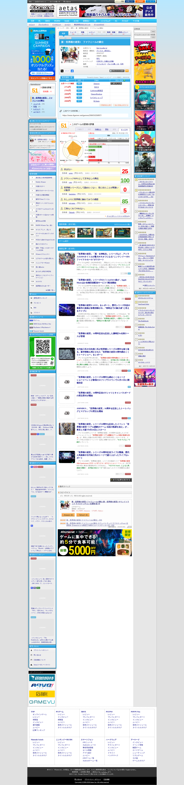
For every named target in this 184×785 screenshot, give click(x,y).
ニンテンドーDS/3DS (64, 740)
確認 (79, 83)
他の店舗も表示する (121, 105)
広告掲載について (40, 660)
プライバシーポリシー (41, 650)
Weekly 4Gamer (41, 182)
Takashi (72, 212)
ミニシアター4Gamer (43, 263)
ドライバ (37, 312)
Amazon (96, 84)
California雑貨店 (96, 91)
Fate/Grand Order (143, 304)
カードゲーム (138, 750)
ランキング (150, 1)
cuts (70, 182)
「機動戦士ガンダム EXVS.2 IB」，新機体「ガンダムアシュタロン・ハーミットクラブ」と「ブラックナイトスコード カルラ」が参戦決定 (146, 216)
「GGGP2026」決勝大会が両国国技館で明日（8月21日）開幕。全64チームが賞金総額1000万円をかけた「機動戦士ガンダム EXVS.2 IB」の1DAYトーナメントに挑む (146, 237)
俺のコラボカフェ (42, 244)
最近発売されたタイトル (82, 24)
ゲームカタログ (99, 24)
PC (40, 21)
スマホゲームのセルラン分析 (45, 210)
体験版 (35, 720)
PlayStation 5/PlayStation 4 (41, 327)
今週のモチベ (40, 186)
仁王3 (140, 335)
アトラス (100, 51)
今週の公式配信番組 (42, 195)
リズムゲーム (138, 755)
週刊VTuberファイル (43, 199)
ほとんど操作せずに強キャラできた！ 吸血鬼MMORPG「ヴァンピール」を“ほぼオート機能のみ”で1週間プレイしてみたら (42, 490)
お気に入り (129, 1)
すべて (124, 130)
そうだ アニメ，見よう (43, 229)
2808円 (67, 94)
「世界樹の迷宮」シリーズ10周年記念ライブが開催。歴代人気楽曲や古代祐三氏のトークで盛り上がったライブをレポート (103, 455)
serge (71, 173)
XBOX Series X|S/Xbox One (42, 324)
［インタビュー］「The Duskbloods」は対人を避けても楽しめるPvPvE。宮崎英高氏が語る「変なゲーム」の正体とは (42, 640)
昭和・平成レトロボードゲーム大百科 (45, 249)
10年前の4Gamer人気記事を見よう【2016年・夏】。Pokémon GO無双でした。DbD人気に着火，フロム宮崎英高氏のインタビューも (42, 427)
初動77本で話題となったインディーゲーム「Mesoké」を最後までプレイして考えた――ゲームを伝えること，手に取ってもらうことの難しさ (42, 548)
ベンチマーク (113, 755)
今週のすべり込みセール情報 (45, 216)
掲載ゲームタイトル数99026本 (42, 14)
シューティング (139, 753)
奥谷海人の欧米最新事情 (44, 177)
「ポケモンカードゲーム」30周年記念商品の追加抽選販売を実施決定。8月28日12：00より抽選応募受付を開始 (146, 184)
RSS (30, 1)
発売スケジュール (65, 725)
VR (95, 21)
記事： (41, 141)
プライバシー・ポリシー (93, 779)
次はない (68, 169)
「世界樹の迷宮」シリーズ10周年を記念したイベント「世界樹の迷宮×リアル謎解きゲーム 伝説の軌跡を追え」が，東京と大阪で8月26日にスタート (103, 427)
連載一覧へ (51, 290)
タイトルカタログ (65, 727)
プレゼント (37, 303)
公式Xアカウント (40, 1)
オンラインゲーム (40, 714)
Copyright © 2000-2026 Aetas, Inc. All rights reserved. (92, 782)
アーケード (135, 740)
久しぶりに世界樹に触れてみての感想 (81, 199)
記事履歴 (140, 1)
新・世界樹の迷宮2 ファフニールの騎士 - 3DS (84, 520)
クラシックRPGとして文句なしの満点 (81, 178)
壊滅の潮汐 (142, 356)
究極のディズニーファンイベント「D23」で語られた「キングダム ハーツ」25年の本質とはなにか (42, 610)
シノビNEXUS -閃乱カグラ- (146, 343)
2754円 (67, 87)
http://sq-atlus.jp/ (102, 48)
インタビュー (56, 24)
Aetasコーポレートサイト (42, 664)
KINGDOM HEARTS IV (146, 350)
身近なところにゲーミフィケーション (45, 276)
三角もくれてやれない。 (75, 208)
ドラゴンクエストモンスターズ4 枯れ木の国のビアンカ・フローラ (146, 312)
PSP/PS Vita (135, 712)
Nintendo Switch (38, 331)
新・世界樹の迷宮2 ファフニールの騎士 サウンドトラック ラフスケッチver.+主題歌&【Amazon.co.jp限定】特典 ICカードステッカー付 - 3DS (97, 524)
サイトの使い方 (55, 1)
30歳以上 (98, 129)
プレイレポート (43, 24)
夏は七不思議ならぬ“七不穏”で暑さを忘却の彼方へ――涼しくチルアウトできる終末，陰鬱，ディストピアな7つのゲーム (42, 457)
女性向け (86, 21)
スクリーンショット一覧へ (122, 224)
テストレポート (114, 745)
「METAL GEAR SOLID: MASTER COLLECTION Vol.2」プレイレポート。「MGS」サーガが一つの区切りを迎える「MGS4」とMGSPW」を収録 (146, 279)
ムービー (68, 24)
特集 (35, 106)
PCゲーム (36, 320)
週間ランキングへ (149, 285)
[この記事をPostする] (62, 71)
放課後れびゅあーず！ (43, 286)
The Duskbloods (143, 321)
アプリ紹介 (87, 753)
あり (79, 87)
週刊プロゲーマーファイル (45, 190)
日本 (122, 64)
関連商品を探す (106, 105)
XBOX (47, 21)
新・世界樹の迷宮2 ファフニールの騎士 (45, 139)
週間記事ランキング (40, 298)
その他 (135, 758)
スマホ (76, 21)
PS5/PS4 (57, 21)
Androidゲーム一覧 (90, 761)
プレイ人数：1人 (113, 64)
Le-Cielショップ (96, 98)
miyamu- (72, 203)
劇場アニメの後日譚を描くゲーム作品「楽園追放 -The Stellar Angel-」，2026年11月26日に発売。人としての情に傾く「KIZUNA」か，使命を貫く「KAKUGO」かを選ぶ (146, 268)
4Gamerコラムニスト (43, 254)
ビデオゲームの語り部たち (45, 258)
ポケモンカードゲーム (145, 298)
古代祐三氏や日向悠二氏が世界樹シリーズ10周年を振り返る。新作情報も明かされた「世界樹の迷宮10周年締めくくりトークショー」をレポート (103, 352)
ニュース (36, 104)
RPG (98, 58)
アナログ (125, 21)
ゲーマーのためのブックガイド (45, 235)
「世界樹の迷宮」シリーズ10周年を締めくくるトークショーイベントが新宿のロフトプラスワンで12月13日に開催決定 (103, 380)
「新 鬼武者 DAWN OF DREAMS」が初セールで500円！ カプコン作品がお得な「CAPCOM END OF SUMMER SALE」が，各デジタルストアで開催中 (146, 247)
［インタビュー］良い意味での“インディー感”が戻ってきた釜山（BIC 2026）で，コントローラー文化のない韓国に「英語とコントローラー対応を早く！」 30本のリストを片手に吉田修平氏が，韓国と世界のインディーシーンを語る (42, 581)
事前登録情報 (88, 748)
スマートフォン (87, 740)
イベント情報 (138, 745)
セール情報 (87, 750)
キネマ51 (39, 281)
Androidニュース (89, 745)
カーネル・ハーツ (144, 362)
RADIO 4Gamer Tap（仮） (44, 225)
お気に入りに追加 (118, 70)
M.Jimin (96, 101)
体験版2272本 (49, 16)
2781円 (67, 90)
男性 (106, 129)
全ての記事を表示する (121, 480)
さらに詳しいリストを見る (118, 216)
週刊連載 (36, 725)
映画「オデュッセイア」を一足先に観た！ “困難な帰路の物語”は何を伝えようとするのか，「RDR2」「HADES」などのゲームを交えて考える (42, 398)
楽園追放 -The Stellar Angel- (146, 328)
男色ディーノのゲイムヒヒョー (45, 204)
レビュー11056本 (36, 16)
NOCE (96, 87)
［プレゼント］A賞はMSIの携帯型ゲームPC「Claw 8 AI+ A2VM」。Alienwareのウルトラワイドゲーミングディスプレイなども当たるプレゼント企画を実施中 (146, 194)
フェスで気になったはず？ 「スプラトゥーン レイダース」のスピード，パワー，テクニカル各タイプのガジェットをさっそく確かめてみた (42, 519)
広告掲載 (107, 779)
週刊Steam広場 (41, 221)
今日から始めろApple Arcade (45, 239)
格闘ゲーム (137, 748)
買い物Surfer (40, 267)
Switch (67, 21)
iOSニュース (87, 742)
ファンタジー (101, 64)
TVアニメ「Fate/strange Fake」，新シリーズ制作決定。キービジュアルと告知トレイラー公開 (146, 258)
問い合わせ (67, 1)
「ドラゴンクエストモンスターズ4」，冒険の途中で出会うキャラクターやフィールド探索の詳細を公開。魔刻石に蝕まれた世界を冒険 (146, 205)
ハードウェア (105, 21)
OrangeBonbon (96, 94)
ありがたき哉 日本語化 (43, 271)
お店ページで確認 (67, 83)
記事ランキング (39, 730)
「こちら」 (104, 772)
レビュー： (47, 141)
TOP (32, 21)
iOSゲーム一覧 (88, 758)
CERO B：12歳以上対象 (105, 61)
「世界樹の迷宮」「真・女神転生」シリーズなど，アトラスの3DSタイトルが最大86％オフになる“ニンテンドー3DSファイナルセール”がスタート (103, 257)
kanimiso (72, 194)
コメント (67, 71)
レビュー (32, 24)
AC (116, 21)
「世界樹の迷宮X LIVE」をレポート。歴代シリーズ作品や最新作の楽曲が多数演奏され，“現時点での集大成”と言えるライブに (103, 308)
